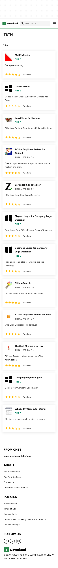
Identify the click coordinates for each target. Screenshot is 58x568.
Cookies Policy (11, 514)
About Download (12, 471)
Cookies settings (12, 525)
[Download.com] (10, 23)
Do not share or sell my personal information (25, 519)
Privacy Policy (10, 503)
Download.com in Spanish (16, 487)
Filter (5, 45)
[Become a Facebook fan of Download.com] (6, 541)
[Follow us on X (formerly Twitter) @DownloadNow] (12, 541)
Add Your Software (12, 477)
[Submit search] (22, 23)
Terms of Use (10, 509)
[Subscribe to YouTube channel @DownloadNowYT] (18, 541)
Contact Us (9, 482)
